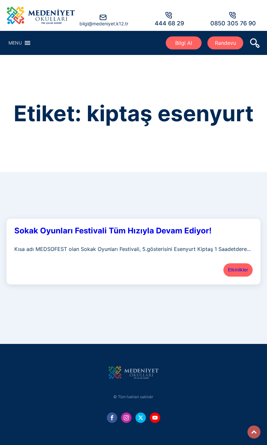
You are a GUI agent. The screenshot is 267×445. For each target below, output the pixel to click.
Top (253, 431)
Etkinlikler (238, 269)
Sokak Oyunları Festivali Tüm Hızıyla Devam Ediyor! (113, 230)
